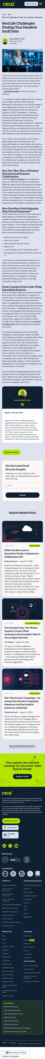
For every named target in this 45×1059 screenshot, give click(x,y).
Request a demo (22, 776)
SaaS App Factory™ (8, 926)
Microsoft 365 (28, 892)
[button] (41, 4)
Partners (26, 950)
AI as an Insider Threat (31, 965)
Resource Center (8, 996)
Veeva (26, 913)
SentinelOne (28, 917)
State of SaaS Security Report (9, 986)
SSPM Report (6, 957)
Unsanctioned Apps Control (13, 1014)
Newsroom (27, 943)
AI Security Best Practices (32, 973)
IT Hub (4, 943)
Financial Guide (7, 964)
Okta (25, 910)
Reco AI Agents (7, 919)
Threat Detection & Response (8, 900)
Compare (5, 953)
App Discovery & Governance (7, 889)
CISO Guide (6, 960)
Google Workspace (30, 896)
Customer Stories (8, 946)
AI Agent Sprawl (29, 969)
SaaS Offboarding (10, 1017)
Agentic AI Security (8, 915)
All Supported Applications (32, 885)
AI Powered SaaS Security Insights (15, 1031)
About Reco (28, 936)
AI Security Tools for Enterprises (30, 977)
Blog (3, 936)
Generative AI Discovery (10, 912)
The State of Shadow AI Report (10, 991)
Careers (26, 940)
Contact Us (27, 958)
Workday (27, 903)
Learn (4, 939)
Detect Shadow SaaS (11, 1007)
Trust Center (28, 954)
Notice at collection (11, 1056)
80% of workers (18, 179)
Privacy (13, 1042)
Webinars (5, 950)
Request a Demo (11, 452)
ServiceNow (28, 899)
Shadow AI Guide (7, 982)
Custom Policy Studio (11, 1021)
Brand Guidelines (29, 947)
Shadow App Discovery (10, 908)
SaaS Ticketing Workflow (12, 1010)
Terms (4, 1042)
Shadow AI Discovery (11, 1024)
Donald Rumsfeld (11, 91)
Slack (25, 906)
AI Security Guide (8, 978)
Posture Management (9, 885)
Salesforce (27, 889)
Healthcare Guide (8, 968)
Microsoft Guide (7, 975)
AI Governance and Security (11, 922)
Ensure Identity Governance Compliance (17, 1028)
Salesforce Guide (8, 971)
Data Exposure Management (11, 904)
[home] (13, 4)
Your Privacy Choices (18, 1052)
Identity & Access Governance (8, 895)
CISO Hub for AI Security (32, 981)
